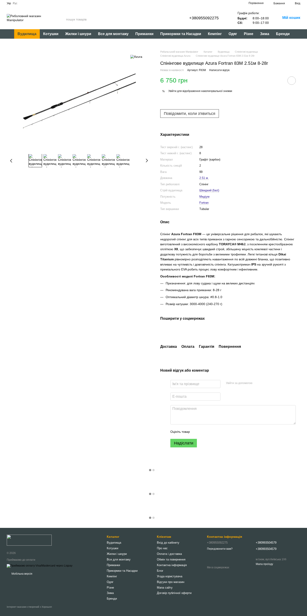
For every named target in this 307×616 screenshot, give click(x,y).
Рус (15, 3)
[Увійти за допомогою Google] (264, 383)
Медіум (204, 196)
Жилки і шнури (78, 34)
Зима (264, 34)
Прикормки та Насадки (180, 34)
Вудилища (27, 34)
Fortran (204, 202)
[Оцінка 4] (218, 431)
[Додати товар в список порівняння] (279, 80)
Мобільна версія (21, 573)
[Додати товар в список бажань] (291, 80)
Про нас (162, 548)
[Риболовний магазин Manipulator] (29, 540)
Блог (160, 570)
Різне (248, 34)
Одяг (233, 34)
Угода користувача (169, 576)
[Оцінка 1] (197, 431)
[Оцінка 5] (226, 431)
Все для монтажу (113, 34)
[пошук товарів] (62, 19)
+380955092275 (204, 18)
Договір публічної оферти (174, 593)
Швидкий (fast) (209, 190)
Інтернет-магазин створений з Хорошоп (29, 606)
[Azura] (136, 56)
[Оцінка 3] (211, 431)
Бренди (283, 34)
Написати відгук (219, 70)
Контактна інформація (172, 565)
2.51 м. (204, 178)
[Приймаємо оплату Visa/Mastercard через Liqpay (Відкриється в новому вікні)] (39, 565)
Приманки (144, 34)
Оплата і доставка (169, 554)
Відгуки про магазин (170, 582)
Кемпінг (215, 34)
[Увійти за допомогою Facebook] (257, 383)
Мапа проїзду (264, 564)
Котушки (50, 34)
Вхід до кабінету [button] (168, 542)
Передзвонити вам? (220, 548)
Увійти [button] (172, 91)
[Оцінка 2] (204, 431)
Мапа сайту (165, 587)
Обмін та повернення (171, 559)
